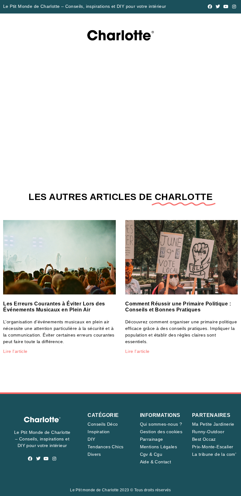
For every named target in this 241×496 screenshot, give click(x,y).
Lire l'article (15, 351)
